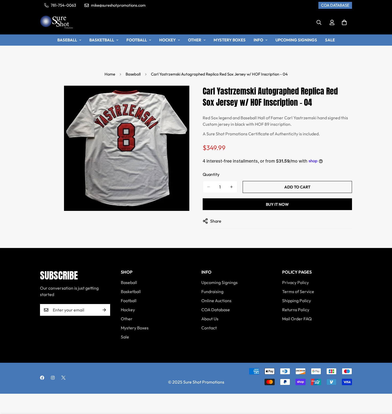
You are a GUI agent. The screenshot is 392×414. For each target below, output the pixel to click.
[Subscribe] (104, 310)
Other (194, 39)
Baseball (67, 39)
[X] (63, 378)
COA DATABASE (335, 5)
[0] (344, 22)
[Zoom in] (185, 97)
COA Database (215, 309)
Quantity (211, 174)
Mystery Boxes (230, 39)
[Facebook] (42, 378)
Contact (209, 327)
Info (258, 39)
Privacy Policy (295, 282)
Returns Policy (295, 309)
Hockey (167, 39)
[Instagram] (53, 378)
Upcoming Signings (296, 39)
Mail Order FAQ (297, 318)
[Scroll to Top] (381, 385)
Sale (330, 39)
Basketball (101, 39)
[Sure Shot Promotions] (56, 22)
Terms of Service (298, 291)
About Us (209, 318)
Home (110, 74)
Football (136, 39)
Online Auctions (216, 300)
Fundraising (212, 291)
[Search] (319, 22)
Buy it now (277, 204)
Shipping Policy (296, 300)
